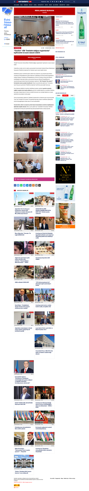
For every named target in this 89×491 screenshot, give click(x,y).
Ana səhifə (16, 4)
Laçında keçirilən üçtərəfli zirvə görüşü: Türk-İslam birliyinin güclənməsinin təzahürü (66, 134)
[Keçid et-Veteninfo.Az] (24, 1)
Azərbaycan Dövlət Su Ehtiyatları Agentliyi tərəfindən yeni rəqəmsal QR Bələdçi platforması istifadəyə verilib (44, 236)
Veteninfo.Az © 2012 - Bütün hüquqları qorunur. (23, 482)
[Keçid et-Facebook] (51, 1)
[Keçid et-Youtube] (60, 1)
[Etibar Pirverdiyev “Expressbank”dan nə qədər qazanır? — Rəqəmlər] (24, 439)
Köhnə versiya (72, 478)
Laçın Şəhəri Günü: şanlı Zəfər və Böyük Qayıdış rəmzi (44, 328)
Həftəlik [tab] (65, 95)
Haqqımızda (57, 478)
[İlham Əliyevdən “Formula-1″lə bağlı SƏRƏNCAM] (24, 224)
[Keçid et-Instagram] (55, 1)
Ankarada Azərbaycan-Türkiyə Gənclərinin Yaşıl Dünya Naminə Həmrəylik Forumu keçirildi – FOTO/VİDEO (66, 141)
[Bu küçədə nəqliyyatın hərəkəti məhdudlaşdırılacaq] (44, 418)
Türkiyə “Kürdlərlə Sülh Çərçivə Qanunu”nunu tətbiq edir (23, 472)
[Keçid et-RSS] (62, 1)
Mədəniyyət (62, 4)
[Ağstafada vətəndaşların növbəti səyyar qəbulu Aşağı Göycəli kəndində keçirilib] (24, 318)
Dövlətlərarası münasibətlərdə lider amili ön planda (23, 428)
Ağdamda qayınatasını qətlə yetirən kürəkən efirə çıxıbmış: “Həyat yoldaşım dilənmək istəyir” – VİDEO (22, 260)
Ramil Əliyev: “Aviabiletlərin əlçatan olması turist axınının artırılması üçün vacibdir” (22, 306)
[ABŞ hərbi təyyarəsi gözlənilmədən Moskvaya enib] (65, 66)
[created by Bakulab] (44, 487)
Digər (67, 4)
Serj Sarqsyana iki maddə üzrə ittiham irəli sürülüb (66, 82)
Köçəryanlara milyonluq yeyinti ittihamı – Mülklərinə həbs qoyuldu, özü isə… (65, 32)
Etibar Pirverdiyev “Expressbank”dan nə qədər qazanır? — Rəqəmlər (22, 450)
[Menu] (15, 1)
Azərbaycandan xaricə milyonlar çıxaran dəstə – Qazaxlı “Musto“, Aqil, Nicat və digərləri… (67, 124)
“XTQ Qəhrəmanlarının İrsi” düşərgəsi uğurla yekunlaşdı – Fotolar (43, 284)
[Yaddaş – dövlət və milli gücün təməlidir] (65, 104)
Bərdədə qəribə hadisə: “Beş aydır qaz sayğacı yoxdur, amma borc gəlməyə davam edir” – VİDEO (67, 119)
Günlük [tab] (58, 95)
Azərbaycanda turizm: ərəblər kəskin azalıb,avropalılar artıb (43, 305)
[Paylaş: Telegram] (27, 185)
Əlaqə (62, 478)
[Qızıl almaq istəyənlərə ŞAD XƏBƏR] (44, 248)
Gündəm (26, 4)
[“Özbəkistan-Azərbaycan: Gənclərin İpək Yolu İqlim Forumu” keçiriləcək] (58, 153)
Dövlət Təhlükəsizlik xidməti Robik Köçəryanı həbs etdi (24, 403)
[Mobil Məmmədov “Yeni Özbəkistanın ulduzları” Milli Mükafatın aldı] (58, 158)
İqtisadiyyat (41, 4)
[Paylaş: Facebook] (15, 185)
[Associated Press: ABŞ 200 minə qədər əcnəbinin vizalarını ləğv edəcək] (44, 341)
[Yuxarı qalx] (85, 487)
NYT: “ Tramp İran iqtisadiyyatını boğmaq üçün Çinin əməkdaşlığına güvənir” (67, 87)
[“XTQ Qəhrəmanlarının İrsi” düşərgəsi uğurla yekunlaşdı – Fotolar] (44, 273)
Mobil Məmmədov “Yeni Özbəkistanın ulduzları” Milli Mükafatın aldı (66, 159)
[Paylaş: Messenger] (24, 185)
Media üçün (66, 478)
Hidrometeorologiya (60, 47)
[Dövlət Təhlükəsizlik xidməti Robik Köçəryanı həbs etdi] (24, 393)
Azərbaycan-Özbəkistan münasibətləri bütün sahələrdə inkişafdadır (44, 450)
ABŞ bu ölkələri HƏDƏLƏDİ (22, 282)
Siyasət (31, 4)
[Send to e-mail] (36, 185)
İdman (50, 4)
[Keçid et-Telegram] (57, 1)
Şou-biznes (55, 4)
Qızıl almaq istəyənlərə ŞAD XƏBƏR (43, 258)
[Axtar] (74, 2)
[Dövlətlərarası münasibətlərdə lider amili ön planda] (24, 418)
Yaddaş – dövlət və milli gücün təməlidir (65, 114)
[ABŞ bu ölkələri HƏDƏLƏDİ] (24, 273)
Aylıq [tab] (72, 95)
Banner (57, 30)
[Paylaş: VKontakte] (30, 185)
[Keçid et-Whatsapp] (58, 1)
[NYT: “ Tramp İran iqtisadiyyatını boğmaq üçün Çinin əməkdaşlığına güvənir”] (58, 87)
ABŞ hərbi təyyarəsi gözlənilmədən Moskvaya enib (64, 76)
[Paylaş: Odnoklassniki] (33, 185)
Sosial (35, 4)
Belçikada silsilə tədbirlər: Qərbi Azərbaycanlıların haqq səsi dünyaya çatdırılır (66, 147)
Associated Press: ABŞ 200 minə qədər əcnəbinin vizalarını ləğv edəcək (44, 352)
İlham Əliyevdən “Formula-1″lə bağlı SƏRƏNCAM (23, 234)
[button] (39, 185)
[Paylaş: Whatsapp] (21, 185)
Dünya (46, 4)
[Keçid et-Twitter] (53, 1)
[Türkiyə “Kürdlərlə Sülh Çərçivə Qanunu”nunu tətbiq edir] (24, 462)
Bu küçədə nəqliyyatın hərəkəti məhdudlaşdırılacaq (44, 428)
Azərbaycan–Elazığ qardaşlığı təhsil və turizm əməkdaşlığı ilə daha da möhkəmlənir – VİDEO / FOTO (44, 405)
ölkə (53, 289)
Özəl (21, 4)
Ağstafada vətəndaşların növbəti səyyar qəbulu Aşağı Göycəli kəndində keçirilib (23, 329)
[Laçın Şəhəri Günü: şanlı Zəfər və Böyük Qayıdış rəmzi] (44, 318)
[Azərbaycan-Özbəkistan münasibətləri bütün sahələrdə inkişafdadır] (44, 439)
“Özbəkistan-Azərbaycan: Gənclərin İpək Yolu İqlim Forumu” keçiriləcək (67, 153)
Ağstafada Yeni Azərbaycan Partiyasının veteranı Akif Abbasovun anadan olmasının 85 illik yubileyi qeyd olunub (23, 211)
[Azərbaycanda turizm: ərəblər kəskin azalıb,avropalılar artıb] (44, 295)
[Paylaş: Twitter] (18, 185)
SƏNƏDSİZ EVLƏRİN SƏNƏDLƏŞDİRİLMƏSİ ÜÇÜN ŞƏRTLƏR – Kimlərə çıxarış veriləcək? (43, 211)
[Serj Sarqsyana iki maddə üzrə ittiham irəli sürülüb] (58, 81)
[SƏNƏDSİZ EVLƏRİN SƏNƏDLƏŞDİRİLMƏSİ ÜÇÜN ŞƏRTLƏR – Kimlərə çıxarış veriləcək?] (44, 199)
